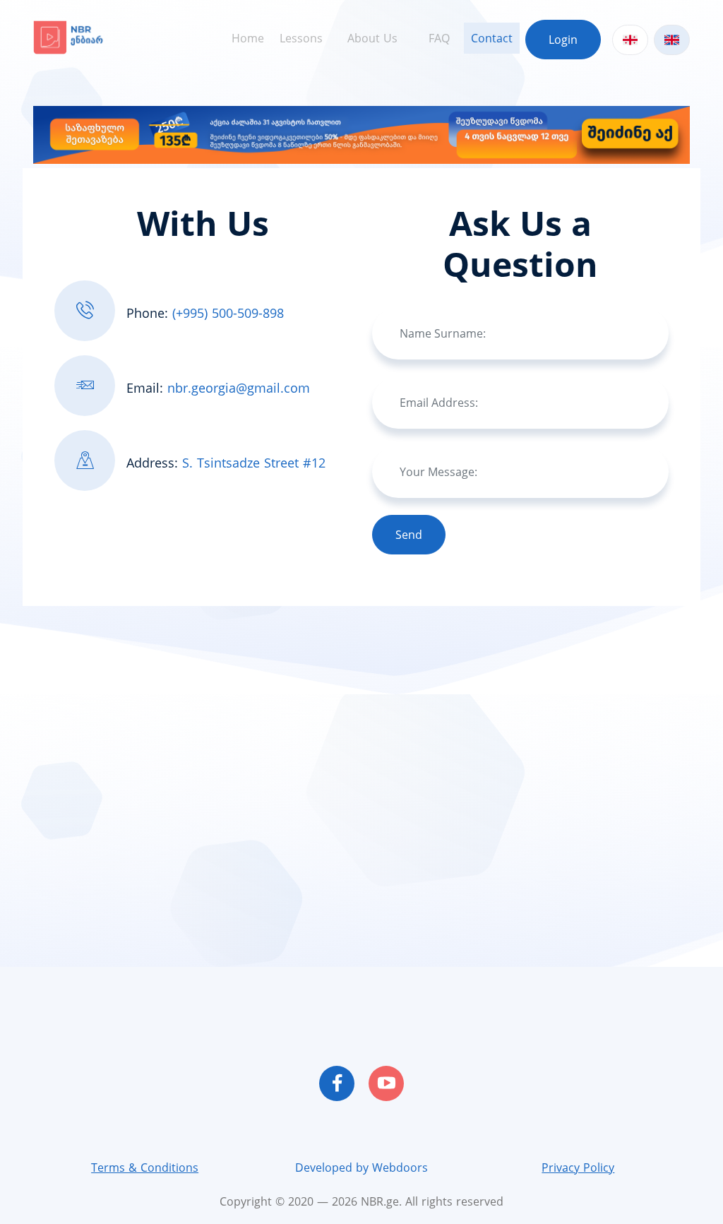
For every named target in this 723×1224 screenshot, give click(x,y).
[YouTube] (386, 1083)
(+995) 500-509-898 (228, 312)
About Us (372, 38)
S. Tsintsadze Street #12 (253, 462)
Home (248, 38)
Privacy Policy (578, 1167)
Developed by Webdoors (361, 1167)
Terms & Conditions (144, 1167)
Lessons (301, 38)
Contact (492, 38)
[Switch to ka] (630, 40)
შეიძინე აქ (612, 134)
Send (408, 534)
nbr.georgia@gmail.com (238, 387)
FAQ (439, 38)
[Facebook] (336, 1083)
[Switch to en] (672, 40)
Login (563, 39)
